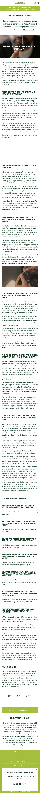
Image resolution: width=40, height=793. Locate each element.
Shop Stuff (19, 752)
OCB (3, 643)
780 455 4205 (28, 29)
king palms (5, 633)
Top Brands (19, 765)
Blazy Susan (6, 625)
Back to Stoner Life (21, 710)
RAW (3, 617)
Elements (5, 653)
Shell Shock (5, 111)
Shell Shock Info (19, 761)
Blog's (19, 756)
